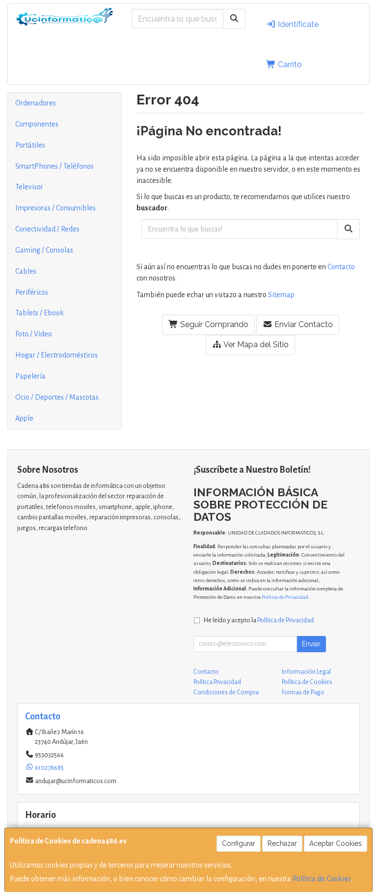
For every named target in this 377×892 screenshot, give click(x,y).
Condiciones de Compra (226, 692)
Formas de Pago (303, 692)
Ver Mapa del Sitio (255, 344)
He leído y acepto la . (259, 620)
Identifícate (297, 24)
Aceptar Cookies (335, 843)
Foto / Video (33, 334)
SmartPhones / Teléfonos (54, 166)
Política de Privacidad (285, 597)
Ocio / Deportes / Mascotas (57, 397)
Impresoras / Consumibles (55, 208)
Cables (25, 271)
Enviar (311, 644)
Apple (24, 418)
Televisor (29, 187)
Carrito (289, 64)
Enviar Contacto (302, 324)
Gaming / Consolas (44, 250)
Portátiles (30, 145)
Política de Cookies (322, 879)
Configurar (238, 843)
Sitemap (281, 295)
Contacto (341, 267)
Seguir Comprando (213, 324)
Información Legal (306, 671)
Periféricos (31, 292)
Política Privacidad (217, 682)
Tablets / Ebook (39, 313)
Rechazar (282, 843)
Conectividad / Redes (47, 229)
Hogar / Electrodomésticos (56, 355)
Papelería (30, 376)
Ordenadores (35, 103)
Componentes (36, 124)
